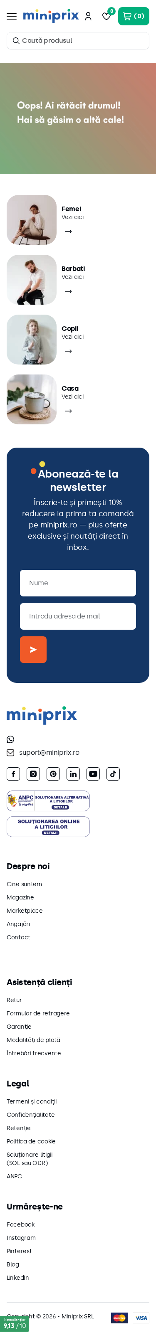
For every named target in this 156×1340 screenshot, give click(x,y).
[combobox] (78, 40)
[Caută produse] (16, 40)
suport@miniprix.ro (49, 752)
